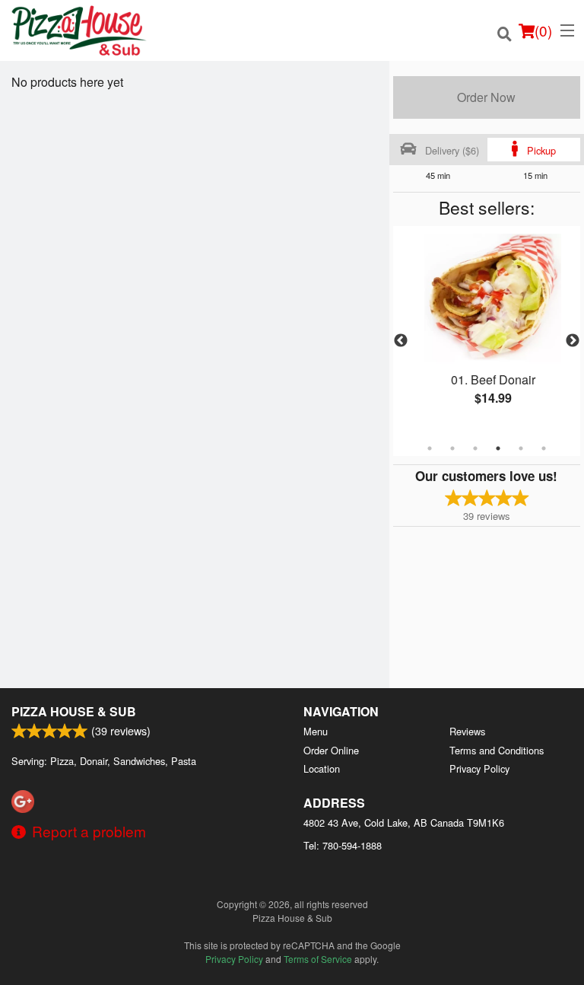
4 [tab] (498, 448)
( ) (543, 30)
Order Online (331, 750)
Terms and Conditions (496, 750)
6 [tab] (543, 448)
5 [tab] (520, 448)
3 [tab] (475, 448)
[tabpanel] (486, 332)
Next (572, 341)
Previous (400, 341)
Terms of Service (318, 958)
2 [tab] (452, 448)
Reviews (467, 731)
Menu (315, 731)
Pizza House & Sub (73, 711)
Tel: (342, 845)
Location (321, 768)
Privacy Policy (479, 768)
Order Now (486, 97)
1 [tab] (429, 448)
